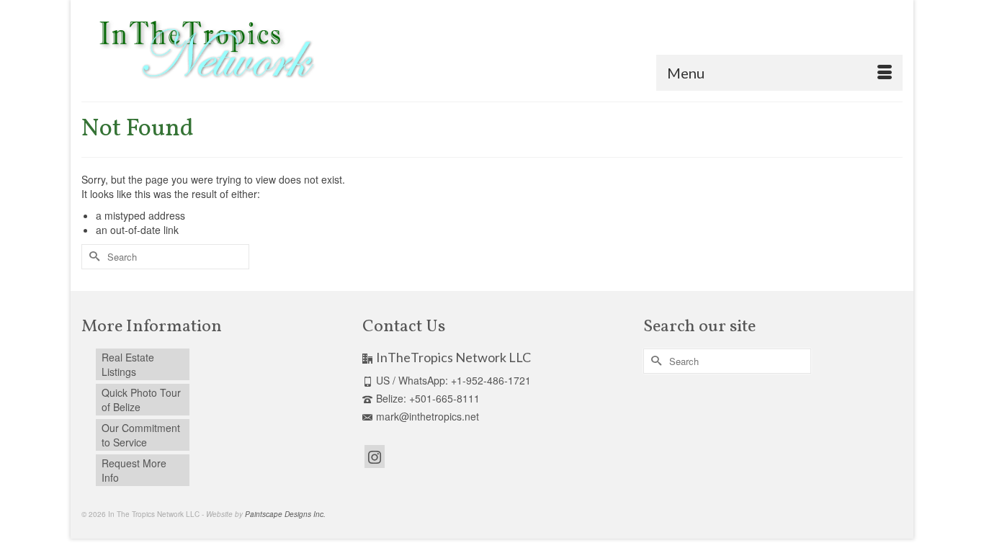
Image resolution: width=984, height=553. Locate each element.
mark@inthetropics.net (427, 416)
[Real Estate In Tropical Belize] (203, 50)
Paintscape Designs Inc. (285, 514)
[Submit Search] (92, 256)
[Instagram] (374, 456)
